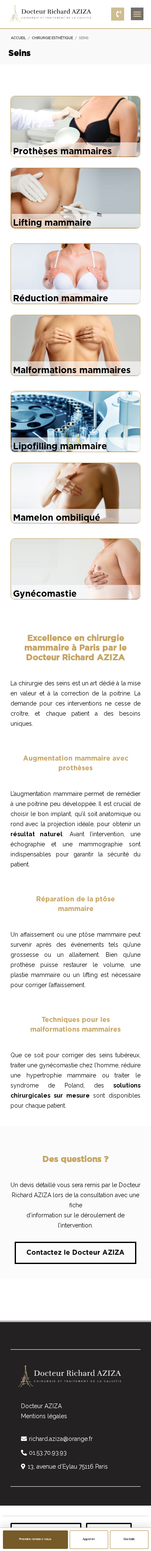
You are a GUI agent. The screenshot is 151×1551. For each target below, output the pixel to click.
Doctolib (129, 1539)
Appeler (89, 1539)
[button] (137, 14)
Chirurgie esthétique (52, 38)
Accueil (18, 38)
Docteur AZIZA (41, 1406)
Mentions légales (44, 1416)
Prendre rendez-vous (35, 1539)
